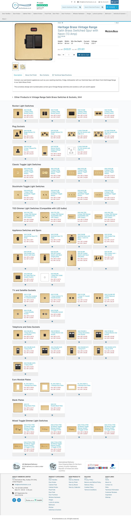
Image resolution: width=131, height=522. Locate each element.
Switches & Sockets (119, 13)
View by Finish (73, 482)
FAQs (107, 487)
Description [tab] (18, 75)
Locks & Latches (97, 13)
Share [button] (59, 22)
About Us (108, 482)
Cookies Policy (89, 487)
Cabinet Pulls (27, 13)
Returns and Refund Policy (92, 482)
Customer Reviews (111, 492)
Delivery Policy (89, 485)
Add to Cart (85, 55)
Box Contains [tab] (44, 75)
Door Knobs (16, 13)
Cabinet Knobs (37, 13)
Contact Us (108, 485)
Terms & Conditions (90, 490)
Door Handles (6, 13)
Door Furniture (66, 13)
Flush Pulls (48, 13)
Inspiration (108, 495)
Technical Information (112, 490)
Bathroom (108, 13)
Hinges (89, 13)
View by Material (74, 480)
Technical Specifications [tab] (63, 75)
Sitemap (107, 497)
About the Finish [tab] (31, 75)
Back (117, 22)
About (4, 19)
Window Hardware (78, 13)
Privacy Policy (88, 480)
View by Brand (73, 485)
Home (107, 480)
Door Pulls (56, 13)
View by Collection (74, 487)
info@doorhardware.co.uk (87, 2)
